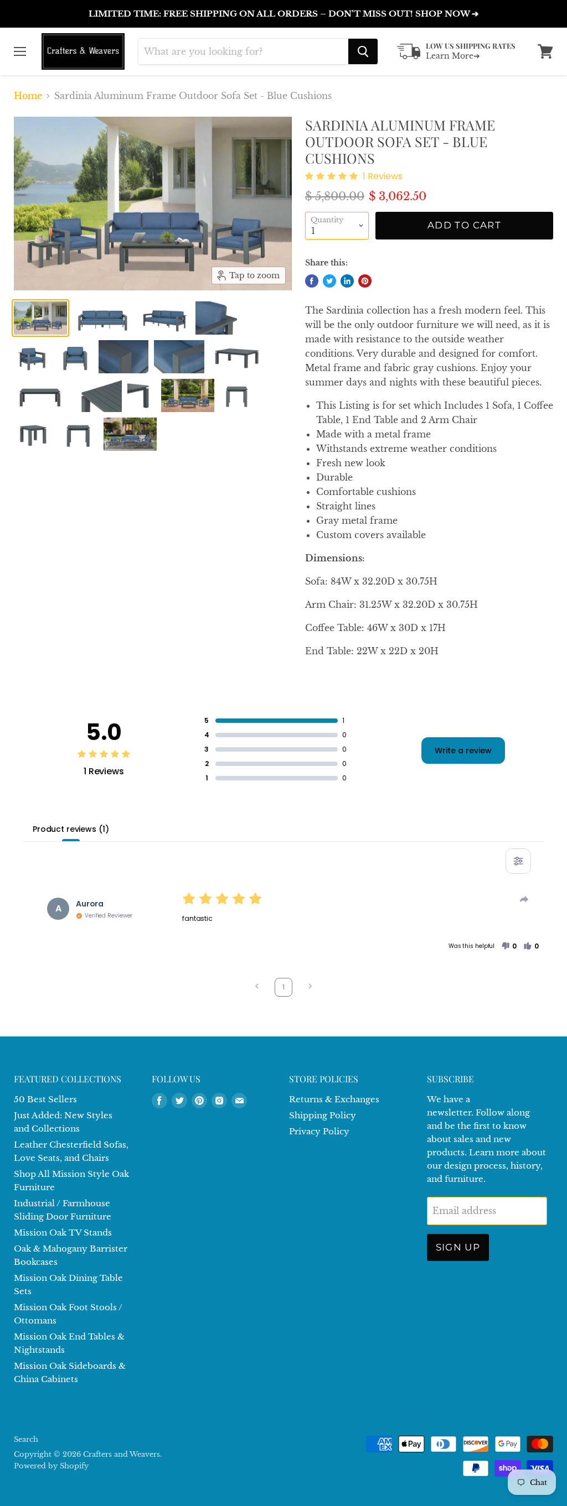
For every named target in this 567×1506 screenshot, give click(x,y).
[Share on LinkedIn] (347, 281)
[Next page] (310, 987)
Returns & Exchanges (334, 1099)
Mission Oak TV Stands (63, 1232)
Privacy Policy (319, 1131)
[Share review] (524, 899)
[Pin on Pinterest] (365, 281)
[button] (509, 946)
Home (28, 96)
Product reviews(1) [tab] (71, 829)
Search (26, 1439)
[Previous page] (257, 987)
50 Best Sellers (45, 1099)
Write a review (463, 750)
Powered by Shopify (51, 1466)
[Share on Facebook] (311, 281)
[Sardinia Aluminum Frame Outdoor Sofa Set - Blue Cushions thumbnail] (40, 318)
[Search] (363, 51)
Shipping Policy (322, 1115)
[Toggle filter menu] (518, 861)
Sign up (458, 1247)
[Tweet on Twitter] (329, 281)
